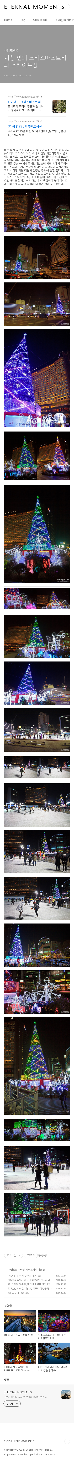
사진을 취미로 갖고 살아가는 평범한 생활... (25, 1396)
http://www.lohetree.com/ (23, 96)
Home (8, 20)
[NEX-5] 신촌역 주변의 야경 (22, 1275)
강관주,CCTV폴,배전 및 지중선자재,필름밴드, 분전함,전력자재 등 (37, 133)
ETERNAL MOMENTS (17, 1392)
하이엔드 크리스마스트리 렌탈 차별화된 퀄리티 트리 (26, 102)
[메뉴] (67, 6)
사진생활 (12, 1269)
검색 (59, 6)
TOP (67, 1441)
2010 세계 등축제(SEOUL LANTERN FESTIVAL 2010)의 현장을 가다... (29, 1285)
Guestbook (40, 20)
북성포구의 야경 (16, 1292)
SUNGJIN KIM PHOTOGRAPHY (19, 1441)
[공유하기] (15, 1255)
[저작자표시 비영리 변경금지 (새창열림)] (42, 1255)
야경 (22, 1269)
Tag (22, 20)
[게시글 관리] (19, 1255)
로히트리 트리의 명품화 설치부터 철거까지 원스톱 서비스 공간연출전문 (26, 108)
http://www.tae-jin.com (21, 121)
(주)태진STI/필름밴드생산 (25, 126)
